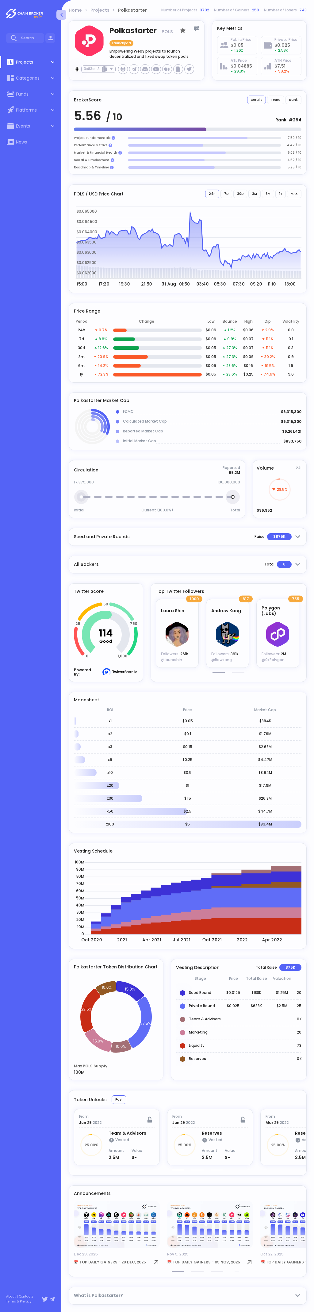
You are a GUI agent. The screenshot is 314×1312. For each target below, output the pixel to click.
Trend (276, 99)
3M (254, 193)
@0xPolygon (273, 659)
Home (75, 10)
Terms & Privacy (19, 1301)
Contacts (26, 1296)
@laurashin (171, 659)
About (11, 1296)
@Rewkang (221, 659)
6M (268, 193)
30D (240, 193)
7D (226, 193)
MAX (294, 193)
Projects (99, 10)
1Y (280, 193)
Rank (293, 99)
